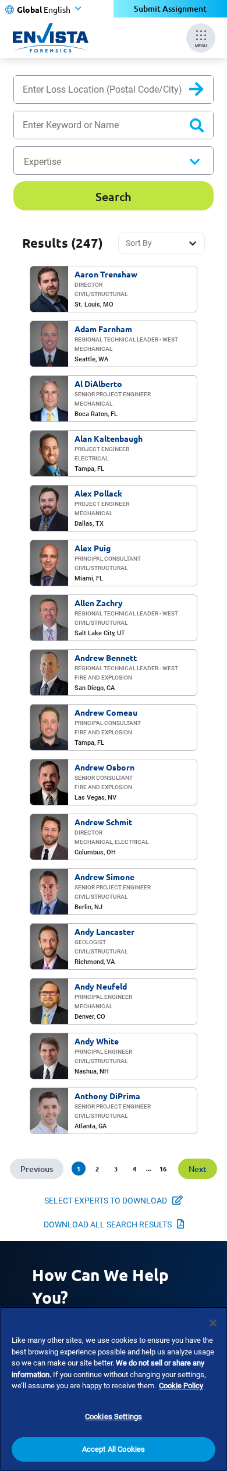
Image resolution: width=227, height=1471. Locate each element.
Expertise (42, 161)
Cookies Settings (113, 1416)
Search (205, 91)
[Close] (213, 1323)
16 (162, 1168)
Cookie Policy (181, 1385)
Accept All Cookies (113, 1449)
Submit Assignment (170, 8)
